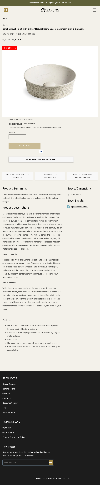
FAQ (4, 408)
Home (4, 19)
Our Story (6, 428)
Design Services (9, 384)
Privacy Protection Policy (13, 437)
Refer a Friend (8, 389)
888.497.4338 (17, 177)
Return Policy (8, 412)
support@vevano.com (82, 177)
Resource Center (10, 403)
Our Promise (8, 433)
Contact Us (7, 398)
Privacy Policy (50, 478)
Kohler (5, 25)
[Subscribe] (51, 462)
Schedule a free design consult (41, 159)
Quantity (12, 132)
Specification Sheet (79, 207)
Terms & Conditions (38, 478)
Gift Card (6, 394)
